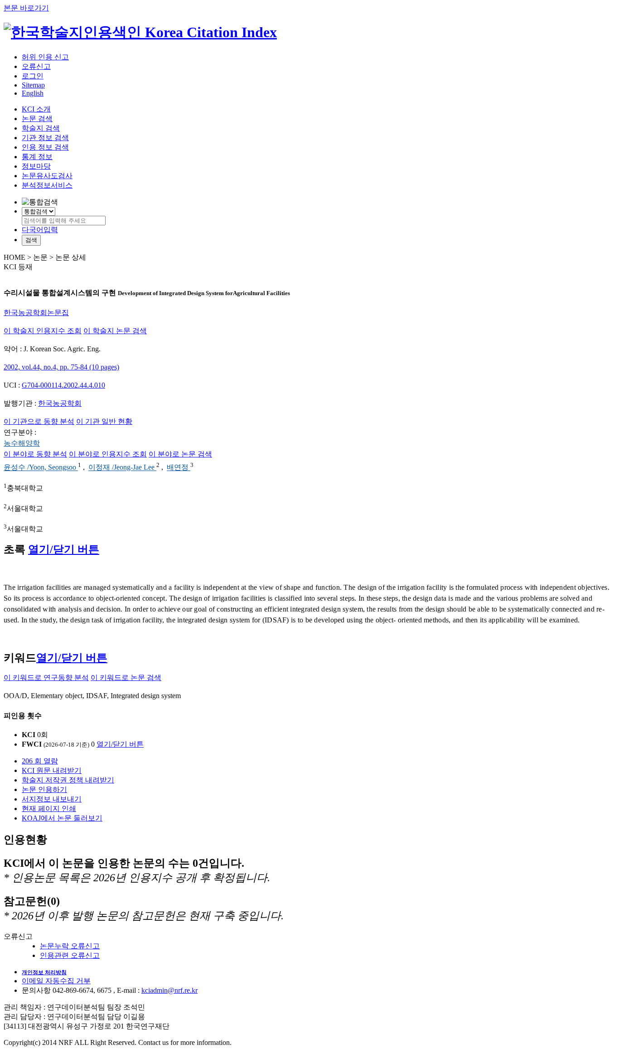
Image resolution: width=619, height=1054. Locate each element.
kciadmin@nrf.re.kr (169, 990)
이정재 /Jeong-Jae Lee (122, 467)
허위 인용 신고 (45, 57)
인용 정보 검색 (45, 147)
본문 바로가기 (26, 8)
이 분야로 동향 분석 (35, 454)
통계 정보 (37, 156)
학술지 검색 (41, 128)
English (33, 93)
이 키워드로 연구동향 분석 (46, 677)
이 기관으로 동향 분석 (39, 421)
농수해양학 (22, 443)
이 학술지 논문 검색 (115, 331)
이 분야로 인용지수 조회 (108, 454)
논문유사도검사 (47, 176)
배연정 (178, 467)
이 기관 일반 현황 (104, 421)
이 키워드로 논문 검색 (126, 677)
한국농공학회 (60, 403)
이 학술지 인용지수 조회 (43, 331)
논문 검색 (37, 118)
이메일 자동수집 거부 (56, 981)
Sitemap (33, 85)
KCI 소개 (36, 109)
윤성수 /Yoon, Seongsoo (41, 467)
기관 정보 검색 (45, 137)
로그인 (33, 76)
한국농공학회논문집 (36, 312)
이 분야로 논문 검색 (180, 454)
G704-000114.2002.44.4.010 (63, 385)
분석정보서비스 (47, 185)
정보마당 (36, 166)
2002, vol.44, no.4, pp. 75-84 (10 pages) (61, 367)
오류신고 (36, 66)
